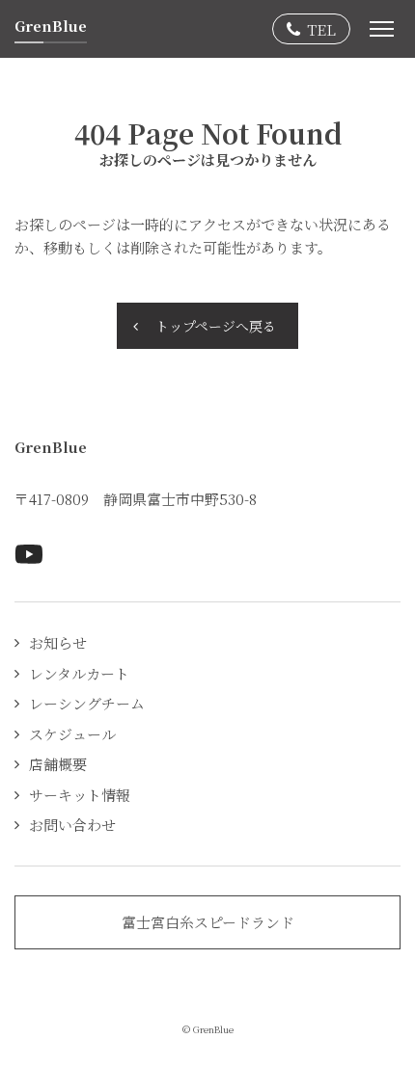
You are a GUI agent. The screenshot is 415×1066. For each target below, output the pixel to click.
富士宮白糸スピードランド (208, 922)
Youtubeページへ (28, 554)
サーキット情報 (79, 795)
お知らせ (58, 642)
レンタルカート (79, 673)
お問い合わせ (72, 824)
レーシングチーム (87, 703)
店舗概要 (58, 764)
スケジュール (72, 734)
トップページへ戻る (215, 325)
